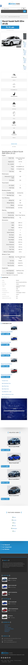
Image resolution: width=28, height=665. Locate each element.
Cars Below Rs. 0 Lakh (6, 391)
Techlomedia (7, 624)
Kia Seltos (10, 615)
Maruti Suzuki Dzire (14, 495)
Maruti (6, 16)
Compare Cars (5, 380)
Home (2, 16)
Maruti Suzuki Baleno (6, 364)
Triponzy (6, 626)
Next (21, 41)
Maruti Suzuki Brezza (6, 374)
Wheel (15, 3)
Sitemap (11, 660)
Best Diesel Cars (5, 389)
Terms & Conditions (17, 660)
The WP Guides (8, 627)
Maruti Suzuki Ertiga (6, 353)
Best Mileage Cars (6, 397)
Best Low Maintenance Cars (8, 394)
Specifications (14, 143)
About (5, 660)
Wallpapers (7, 631)
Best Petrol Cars (5, 386)
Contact (9, 661)
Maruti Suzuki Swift (6, 342)
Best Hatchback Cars (6, 383)
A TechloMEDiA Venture (15, 5)
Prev (3, 41)
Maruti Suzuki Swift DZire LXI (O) (14, 16)
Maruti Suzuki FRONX (7, 331)
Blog (8, 660)
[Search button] (24, 8)
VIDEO (19, 46)
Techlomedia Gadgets (9, 628)
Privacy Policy (4, 661)
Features (14, 146)
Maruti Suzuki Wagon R (13, 608)
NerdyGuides (7, 630)
